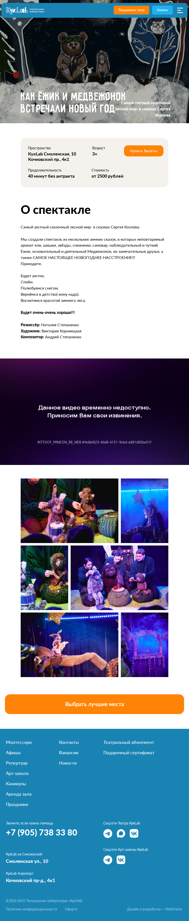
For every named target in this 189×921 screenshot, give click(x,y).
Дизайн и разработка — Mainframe (154, 909)
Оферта (71, 909)
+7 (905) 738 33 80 (41, 832)
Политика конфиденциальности (31, 909)
